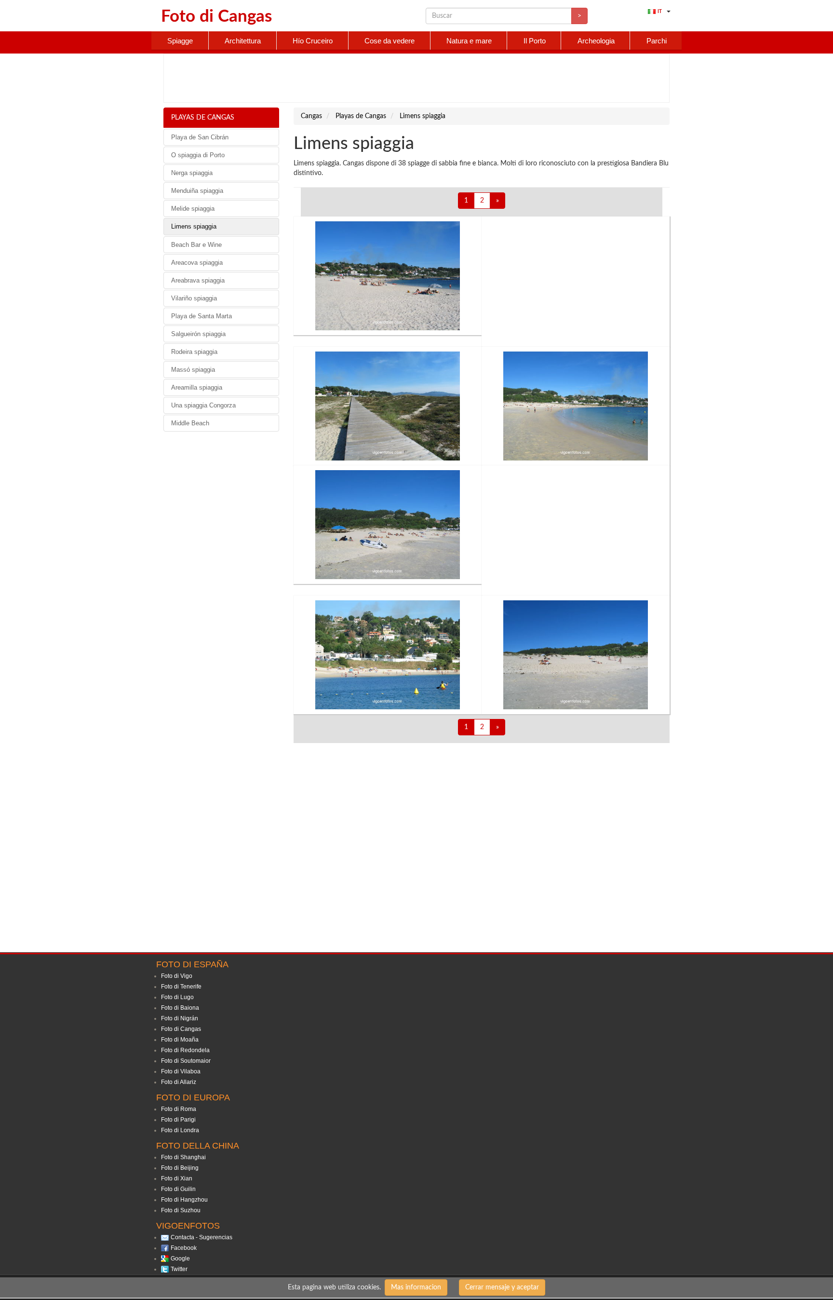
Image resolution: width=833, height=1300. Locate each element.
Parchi (656, 41)
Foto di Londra (180, 1130)
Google (180, 1258)
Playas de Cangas (202, 117)
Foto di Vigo (176, 976)
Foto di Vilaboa (181, 1071)
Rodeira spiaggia (194, 351)
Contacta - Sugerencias (201, 1237)
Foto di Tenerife (181, 986)
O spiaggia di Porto (198, 155)
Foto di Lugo (177, 997)
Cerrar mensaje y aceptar (502, 1287)
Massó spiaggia (193, 369)
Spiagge (180, 41)
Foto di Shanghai (183, 1157)
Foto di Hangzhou (184, 1199)
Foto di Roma (178, 1109)
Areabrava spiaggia (198, 280)
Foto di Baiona (180, 1007)
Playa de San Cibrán (199, 137)
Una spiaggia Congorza (203, 405)
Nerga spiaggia (192, 172)
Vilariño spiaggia (194, 298)
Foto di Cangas (181, 1029)
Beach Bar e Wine (196, 244)
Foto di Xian (176, 1178)
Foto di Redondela (185, 1050)
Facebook (184, 1248)
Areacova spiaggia (197, 262)
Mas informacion (416, 1287)
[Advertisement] (416, 78)
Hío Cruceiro (313, 41)
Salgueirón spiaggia (198, 334)
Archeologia (596, 41)
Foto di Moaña (180, 1039)
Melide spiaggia (193, 208)
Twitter (179, 1269)
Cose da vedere (389, 41)
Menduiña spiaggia (197, 190)
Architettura (243, 41)
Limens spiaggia (193, 226)
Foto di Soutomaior (186, 1060)
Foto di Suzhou (181, 1210)
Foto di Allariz (178, 1082)
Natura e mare (469, 41)
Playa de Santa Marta (201, 316)
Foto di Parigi (178, 1119)
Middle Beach (190, 423)
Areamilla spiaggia (196, 387)
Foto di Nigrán (179, 1018)
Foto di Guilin (178, 1189)
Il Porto (535, 41)
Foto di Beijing (180, 1168)
